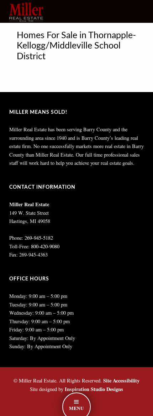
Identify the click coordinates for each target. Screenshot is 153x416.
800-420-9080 (45, 246)
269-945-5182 (39, 237)
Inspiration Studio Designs (94, 389)
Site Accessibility (121, 380)
